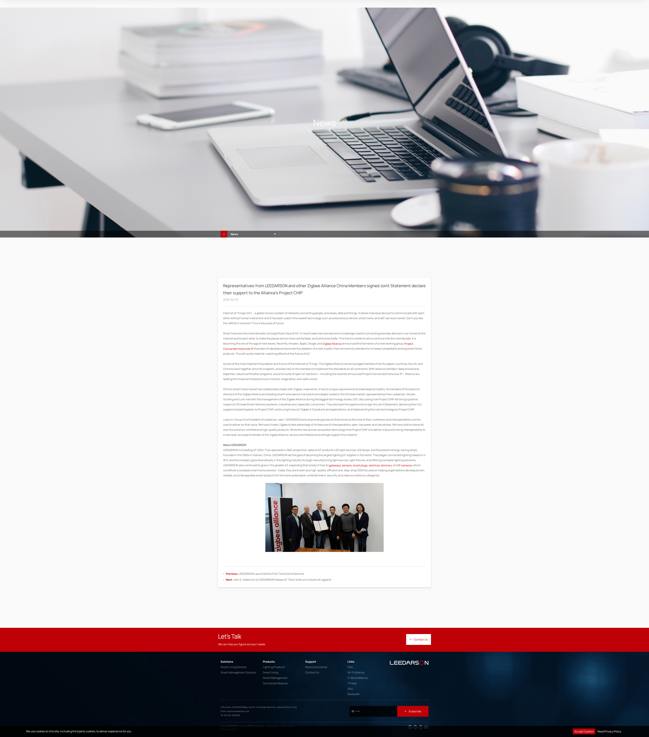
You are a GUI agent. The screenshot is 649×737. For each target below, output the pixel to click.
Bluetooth (353, 694)
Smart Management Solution (238, 672)
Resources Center (316, 667)
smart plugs (360, 465)
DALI (350, 689)
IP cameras (405, 465)
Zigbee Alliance (332, 343)
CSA (350, 667)
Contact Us (312, 672)
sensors (347, 465)
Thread (351, 683)
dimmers (386, 465)
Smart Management (275, 678)
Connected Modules (275, 683)
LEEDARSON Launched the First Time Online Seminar (265, 574)
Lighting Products (274, 667)
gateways (335, 465)
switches (374, 465)
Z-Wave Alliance (357, 678)
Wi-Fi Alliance (355, 672)
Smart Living (270, 672)
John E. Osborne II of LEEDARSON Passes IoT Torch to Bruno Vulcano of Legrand (278, 579)
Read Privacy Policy (609, 731)
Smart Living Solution (234, 667)
